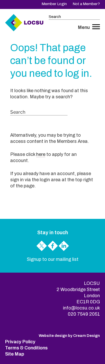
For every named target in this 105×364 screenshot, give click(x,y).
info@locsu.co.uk (81, 308)
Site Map (14, 354)
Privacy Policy (20, 341)
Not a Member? (86, 4)
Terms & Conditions (26, 347)
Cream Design (86, 336)
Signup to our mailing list (52, 259)
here (40, 154)
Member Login (54, 4)
